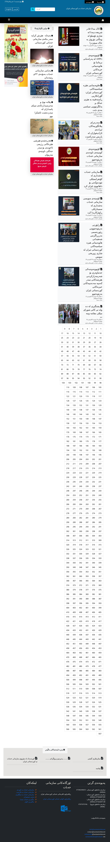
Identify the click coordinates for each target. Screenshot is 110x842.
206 (67, 459)
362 (67, 576)
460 (93, 653)
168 (80, 432)
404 (67, 608)
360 (80, 576)
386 (67, 594)
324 (80, 549)
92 (89, 378)
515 (87, 693)
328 (93, 554)
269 (87, 509)
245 (87, 491)
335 (87, 558)
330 (80, 554)
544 (93, 716)
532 (93, 707)
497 (87, 680)
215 (87, 468)
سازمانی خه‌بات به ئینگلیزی (25, 795)
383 (87, 594)
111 (100, 392)
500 (67, 680)
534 (80, 707)
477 (100, 666)
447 (100, 644)
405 (100, 612)
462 (80, 653)
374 (67, 585)
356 (67, 572)
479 (87, 666)
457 (74, 648)
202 (93, 459)
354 (80, 572)
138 (80, 410)
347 (87, 567)
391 (74, 599)
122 (67, 396)
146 (67, 414)
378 (80, 590)
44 (89, 351)
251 (87, 495)
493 (74, 675)
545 (87, 716)
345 (100, 567)
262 (93, 504)
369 (100, 585)
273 (100, 513)
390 (80, 599)
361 (74, 576)
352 (93, 572)
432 (80, 630)
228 (80, 477)
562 (93, 729)
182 (67, 441)
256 (93, 500)
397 (74, 603)
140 (67, 410)
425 (87, 626)
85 (84, 374)
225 (100, 477)
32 (68, 342)
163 (74, 428)
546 (80, 716)
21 (84, 338)
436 (93, 635)
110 (67, 387)
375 (100, 590)
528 (80, 702)
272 (67, 509)
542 (67, 711)
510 (80, 689)
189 (100, 450)
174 (80, 437)
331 (74, 554)
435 (100, 635)
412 (93, 617)
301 (74, 531)
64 (68, 360)
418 (93, 621)
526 (93, 702)
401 (87, 608)
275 (87, 513)
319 (74, 545)
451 (74, 644)
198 (80, 455)
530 (67, 702)
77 (84, 369)
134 (67, 405)
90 (100, 378)
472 (93, 662)
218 (67, 468)
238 (93, 486)
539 (87, 711)
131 (87, 405)
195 (100, 455)
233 (87, 482)
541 (74, 711)
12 (89, 333)
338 (67, 558)
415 (74, 617)
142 (93, 414)
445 (74, 639)
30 (78, 342)
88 (68, 374)
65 (62, 360)
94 (78, 378)
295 (74, 527)
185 (87, 446)
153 (100, 423)
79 (73, 369)
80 (68, 369)
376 (93, 590)
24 (68, 338)
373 (74, 585)
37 (84, 347)
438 (80, 635)
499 (74, 680)
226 (93, 477)
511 (74, 689)
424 (93, 626)
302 (67, 531)
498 (80, 680)
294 (80, 527)
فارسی (15, 9)
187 (74, 446)
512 (67, 689)
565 (74, 729)
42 (100, 351)
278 (67, 513)
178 (93, 441)
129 (100, 405)
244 (93, 491)
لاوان (26, 802)
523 (74, 698)
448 (93, 644)
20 (89, 338)
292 (93, 527)
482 (67, 666)
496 (93, 680)
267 (100, 509)
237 (100, 486)
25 (62, 338)
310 (93, 540)
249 (100, 495)
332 (67, 554)
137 (87, 410)
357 (100, 576)
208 (93, 464)
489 (100, 675)
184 (93, 446)
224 (67, 473)
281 (87, 518)
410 (67, 612)
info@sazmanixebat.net (97, 829)
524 (67, 698)
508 (93, 689)
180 (80, 441)
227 (87, 477)
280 (93, 518)
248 (67, 491)
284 (67, 518)
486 (80, 671)
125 (87, 401)
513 (100, 693)
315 (100, 545)
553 (74, 720)
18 (100, 338)
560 (67, 725)
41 (62, 347)
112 (93, 392)
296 (67, 527)
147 (100, 419)
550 (93, 720)
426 (80, 626)
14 (78, 333)
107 (87, 387)
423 (100, 626)
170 (67, 432)
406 (93, 612)
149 (87, 419)
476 (67, 662)
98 (100, 383)
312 (80, 540)
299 (87, 531)
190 (93, 450)
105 (100, 387)
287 (87, 522)
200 (67, 455)
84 (89, 374)
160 (93, 428)
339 (100, 563)
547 (74, 716)
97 (62, 378)
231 (100, 482)
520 (93, 698)
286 (93, 522)
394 (93, 603)
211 (74, 464)
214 (93, 468)
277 (74, 513)
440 (67, 635)
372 (80, 585)
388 (93, 599)
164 (67, 428)
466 (93, 657)
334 (93, 558)
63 (73, 360)
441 (100, 639)
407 (87, 612)
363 (100, 581)
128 (67, 401)
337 (74, 558)
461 (87, 653)
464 (67, 653)
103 (69, 383)
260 (67, 500)
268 (93, 509)
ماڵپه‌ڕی (31, 802)
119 (87, 396)
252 (80, 495)
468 (80, 657)
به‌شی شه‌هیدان (29, 797)
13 (84, 333)
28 (89, 342)
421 (74, 621)
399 (100, 608)
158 (67, 423)
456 (80, 648)
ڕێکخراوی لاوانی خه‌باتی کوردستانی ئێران (57, 799)
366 (80, 581)
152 (67, 419)
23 (73, 338)
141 (100, 414)
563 (87, 729)
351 (100, 572)
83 (95, 374)
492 (80, 675)
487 (74, 671)
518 (67, 693)
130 (93, 405)
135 (100, 410)
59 (95, 360)
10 (100, 333)
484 (93, 671)
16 (68, 333)
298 (93, 531)
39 (73, 347)
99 (95, 383)
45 (84, 351)
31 (73, 342)
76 (89, 369)
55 (73, 356)
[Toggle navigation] (9, 20)
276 (80, 513)
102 (76, 383)
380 (67, 590)
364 (93, 581)
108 (80, 387)
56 (68, 356)
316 (93, 545)
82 (100, 374)
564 (80, 729)
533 (87, 707)
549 (100, 720)
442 (93, 639)
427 (74, 626)
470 (67, 657)
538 (93, 711)
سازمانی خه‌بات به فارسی (25, 792)
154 (93, 423)
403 (74, 608)
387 (100, 599)
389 (87, 599)
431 (87, 630)
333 (100, 558)
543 (100, 716)
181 (74, 441)
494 (67, 675)
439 (74, 635)
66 (100, 365)
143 (87, 414)
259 (74, 500)
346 (93, 567)
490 (93, 675)
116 (67, 392)
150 (80, 419)
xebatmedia (88, 834)
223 (74, 473)
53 (84, 356)
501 (100, 684)
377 (87, 590)
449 (87, 644)
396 (80, 603)
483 (100, 671)
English (8, 9)
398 (67, 603)
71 (73, 365)
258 (80, 500)
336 (80, 558)
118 (93, 396)
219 (100, 473)
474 (80, 662)
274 (93, 513)
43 (95, 351)
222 (80, 473)
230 (67, 477)
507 (100, 689)
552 (80, 720)
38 (78, 347)
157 (74, 423)
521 (87, 698)
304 (93, 536)
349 (74, 567)
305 (87, 536)
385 (74, 594)
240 (80, 486)
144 (80, 414)
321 (100, 549)
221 (87, 473)
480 (80, 666)
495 (100, 680)
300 (80, 531)
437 (87, 635)
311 (87, 540)
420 (80, 621)
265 (74, 504)
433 (74, 630)
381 (100, 594)
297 (100, 531)
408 (80, 612)
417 (100, 621)
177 (100, 441)
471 (100, 662)
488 (67, 671)
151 (74, 419)
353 (87, 572)
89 (62, 374)
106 (93, 387)
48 (68, 351)
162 (80, 428)
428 (67, 626)
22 (78, 338)
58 (100, 360)
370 (93, 585)
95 (73, 378)
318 (80, 545)
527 (87, 702)
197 (87, 455)
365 (87, 581)
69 (84, 365)
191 (87, 450)
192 (80, 450)
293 (87, 527)
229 (74, 477)
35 (95, 347)
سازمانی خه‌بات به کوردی (25, 790)
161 (87, 428)
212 (67, 464)
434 (67, 630)
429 (100, 630)
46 (78, 351)
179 (87, 441)
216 (80, 468)
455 (87, 648)
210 (80, 464)
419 (87, 621)
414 (80, 617)
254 (67, 495)
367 (74, 581)
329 (87, 554)
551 (87, 720)
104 (63, 383)
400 (93, 608)
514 (93, 693)
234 (80, 482)
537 (100, 711)
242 (67, 486)
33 (62, 342)
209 (87, 464)
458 (67, 648)
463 (74, 653)
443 (87, 639)
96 (68, 378)
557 (87, 725)
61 (84, 360)
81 (62, 369)
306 (80, 536)
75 (95, 369)
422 (67, 621)
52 (89, 356)
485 (87, 671)
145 (74, 414)
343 (74, 563)
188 (67, 446)
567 (100, 734)
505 (74, 684)
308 (67, 536)
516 (80, 693)
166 (93, 432)
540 (80, 711)
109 (74, 387)
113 (87, 392)
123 (100, 401)
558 (80, 725)
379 (74, 590)
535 (74, 707)
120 (80, 396)
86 (78, 374)
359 (87, 576)
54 (78, 356)
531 (100, 707)
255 (100, 500)
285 (100, 522)
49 (62, 351)
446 (67, 639)
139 (74, 410)
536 (67, 707)
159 (100, 428)
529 (74, 702)
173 (87, 437)
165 (100, 432)
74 (100, 369)
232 (93, 482)
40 (68, 347)
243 (100, 491)
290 (67, 522)
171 (100, 437)
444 (80, 639)
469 (74, 657)
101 (82, 383)
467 (87, 657)
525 (100, 702)
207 (100, 464)
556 (93, 725)
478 (93, 666)
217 (74, 468)
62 (78, 360)
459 (100, 653)
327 (100, 554)
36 (89, 347)
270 (80, 509)
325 (74, 549)
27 (95, 342)
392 (67, 599)
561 (100, 729)
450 (80, 644)
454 (93, 648)
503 (87, 684)
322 (93, 549)
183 (100, 446)
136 (93, 410)
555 (100, 725)
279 (100, 518)
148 (93, 419)
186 (80, 446)
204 (80, 459)
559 (74, 725)
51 (95, 356)
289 (74, 522)
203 (87, 459)
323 (87, 549)
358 (93, 576)
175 (74, 437)
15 (73, 333)
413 (87, 617)
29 (84, 342)
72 (68, 365)
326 (67, 549)
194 (67, 450)
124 (93, 401)
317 (87, 545)
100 (89, 383)
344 (67, 563)
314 (67, 540)
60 (89, 360)
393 (100, 603)
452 (67, 644)
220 (93, 473)
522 (80, 698)
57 (62, 356)
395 (87, 603)
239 (87, 486)
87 (73, 374)
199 (74, 455)
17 (62, 333)
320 (67, 545)
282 (80, 518)
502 (93, 684)
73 (62, 365)
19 (95, 338)
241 (74, 486)
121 (74, 396)
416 (67, 617)
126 (80, 401)
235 (74, 482)
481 (74, 666)
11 (95, 333)
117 (100, 396)
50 (100, 356)
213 (100, 468)
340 (93, 563)
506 (67, 684)
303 (100, 536)
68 (89, 365)
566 (67, 729)
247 (74, 491)
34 (100, 347)
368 (67, 581)
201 (100, 459)
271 (74, 509)
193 (74, 450)
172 (93, 437)
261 (100, 504)
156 (80, 423)
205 (74, 459)
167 (87, 432)
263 (87, 504)
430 (93, 630)
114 (80, 392)
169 (74, 432)
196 (93, 455)
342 (80, 563)
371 (87, 585)
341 (87, 563)
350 (67, 567)
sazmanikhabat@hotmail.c (94, 837)
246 (80, 491)
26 (100, 342)
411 (100, 617)
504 (80, 684)
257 (87, 500)
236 (67, 482)
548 (67, 716)
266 (67, 504)
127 (74, 401)
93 (84, 378)
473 (87, 662)
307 (74, 536)
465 (100, 657)
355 (74, 572)
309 (100, 540)
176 (67, 437)
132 (80, 405)
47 (73, 351)
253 (74, 495)
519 (100, 698)
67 (95, 365)
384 (80, 594)
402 (80, 608)
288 (80, 522)
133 (74, 405)
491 (87, 675)
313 (74, 540)
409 (74, 612)
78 (78, 369)
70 (78, 365)
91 (95, 378)
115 (74, 392)
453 (100, 648)
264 (80, 504)
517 (74, 693)
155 (87, 423)
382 (93, 594)
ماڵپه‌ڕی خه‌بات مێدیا (27, 799)
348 (80, 567)
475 (74, 662)
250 (93, 495)
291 (100, 527)
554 (67, 720)
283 (74, 518)
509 (87, 689)
